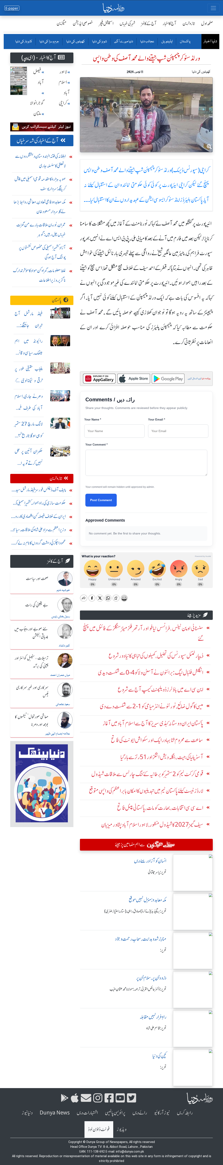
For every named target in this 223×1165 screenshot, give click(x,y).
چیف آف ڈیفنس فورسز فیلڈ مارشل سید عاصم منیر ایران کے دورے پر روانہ (40, 491)
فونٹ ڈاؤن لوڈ (99, 1129)
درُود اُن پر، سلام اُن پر (151, 978)
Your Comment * (96, 444)
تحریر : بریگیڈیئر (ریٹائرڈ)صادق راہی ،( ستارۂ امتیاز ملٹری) (135, 911)
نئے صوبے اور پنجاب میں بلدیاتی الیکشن (31, 633)
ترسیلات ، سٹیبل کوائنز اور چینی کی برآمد (31, 662)
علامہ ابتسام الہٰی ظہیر (57, 733)
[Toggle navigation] (213, 8)
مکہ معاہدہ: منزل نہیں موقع (147, 900)
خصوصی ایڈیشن (83, 23)
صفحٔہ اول (207, 23)
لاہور (63, 72)
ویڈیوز (121, 1129)
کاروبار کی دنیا (23, 41)
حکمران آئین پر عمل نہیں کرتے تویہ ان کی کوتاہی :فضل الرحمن (29, 463)
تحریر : (163, 950)
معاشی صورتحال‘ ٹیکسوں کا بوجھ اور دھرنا (31, 721)
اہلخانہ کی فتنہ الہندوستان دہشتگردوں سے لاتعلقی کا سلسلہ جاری (40, 160)
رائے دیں (139, 1113)
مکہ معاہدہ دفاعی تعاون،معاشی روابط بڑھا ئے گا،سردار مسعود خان (40, 206)
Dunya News (55, 1113)
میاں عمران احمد (60, 675)
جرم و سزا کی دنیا (49, 41)
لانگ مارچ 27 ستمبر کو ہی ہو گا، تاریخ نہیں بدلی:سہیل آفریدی (29, 435)
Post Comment (101, 500)
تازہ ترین (188, 23)
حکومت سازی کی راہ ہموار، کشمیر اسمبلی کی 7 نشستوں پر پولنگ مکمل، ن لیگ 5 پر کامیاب (38, 504)
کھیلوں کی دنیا (75, 41)
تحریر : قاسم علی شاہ (156, 1028)
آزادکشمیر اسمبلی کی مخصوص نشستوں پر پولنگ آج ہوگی (42, 252)
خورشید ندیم (63, 590)
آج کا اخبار (169, 23)
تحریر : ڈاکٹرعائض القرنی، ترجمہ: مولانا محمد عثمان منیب (138, 989)
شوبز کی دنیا (99, 41)
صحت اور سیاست (37, 579)
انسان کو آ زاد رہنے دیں (150, 861)
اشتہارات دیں (87, 1113)
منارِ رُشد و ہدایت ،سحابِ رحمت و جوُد (140, 939)
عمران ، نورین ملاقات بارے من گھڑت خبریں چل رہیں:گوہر (41, 229)
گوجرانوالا (37, 103)
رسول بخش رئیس (60, 616)
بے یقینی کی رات (36, 605)
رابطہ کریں (185, 1113)
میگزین (62, 23)
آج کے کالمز (149, 23)
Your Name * (92, 419)
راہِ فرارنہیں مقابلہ (153, 1017)
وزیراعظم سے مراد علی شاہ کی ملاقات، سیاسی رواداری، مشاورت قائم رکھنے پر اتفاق (39, 530)
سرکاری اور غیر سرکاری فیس (32, 692)
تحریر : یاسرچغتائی (157, 872)
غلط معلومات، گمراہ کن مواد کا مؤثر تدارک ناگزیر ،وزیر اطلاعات (39, 275)
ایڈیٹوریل (167, 41)
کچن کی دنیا (159, 1056)
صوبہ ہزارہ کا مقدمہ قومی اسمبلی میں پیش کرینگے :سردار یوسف (40, 183)
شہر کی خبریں (127, 23)
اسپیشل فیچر (106, 23)
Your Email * (156, 419)
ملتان (37, 114)
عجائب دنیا (147, 41)
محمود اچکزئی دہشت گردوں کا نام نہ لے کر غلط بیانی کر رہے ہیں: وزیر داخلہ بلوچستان (38, 544)
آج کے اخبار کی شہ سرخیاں (38, 140)
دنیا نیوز (27, 1113)
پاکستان (184, 41)
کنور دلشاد (64, 645)
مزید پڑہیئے (194, 615)
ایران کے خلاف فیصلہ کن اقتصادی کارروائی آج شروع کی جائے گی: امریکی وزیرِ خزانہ (38, 517)
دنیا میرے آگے (123, 41)
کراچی (63, 103)
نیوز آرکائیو (162, 1113)
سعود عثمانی (63, 704)
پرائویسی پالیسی (115, 1113)
